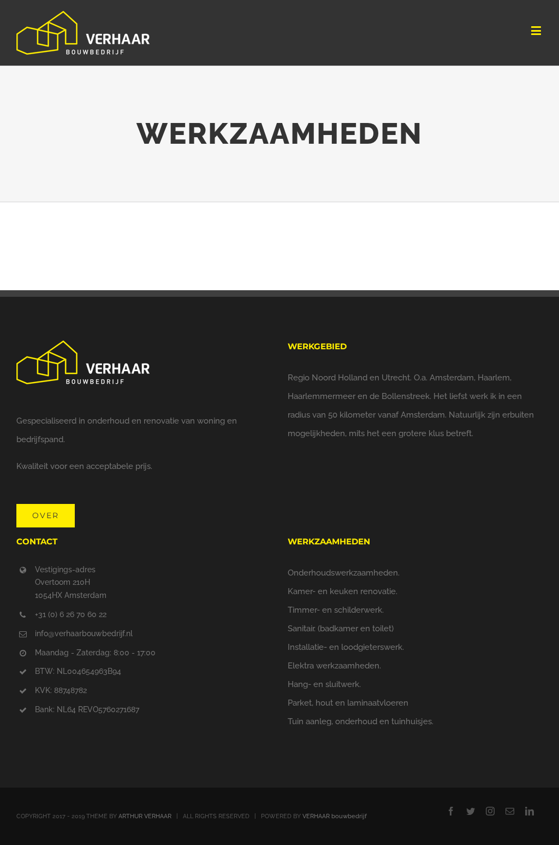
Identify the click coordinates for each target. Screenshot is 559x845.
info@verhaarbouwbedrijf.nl (84, 633)
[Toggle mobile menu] (537, 30)
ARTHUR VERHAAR (144, 816)
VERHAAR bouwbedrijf (334, 816)
